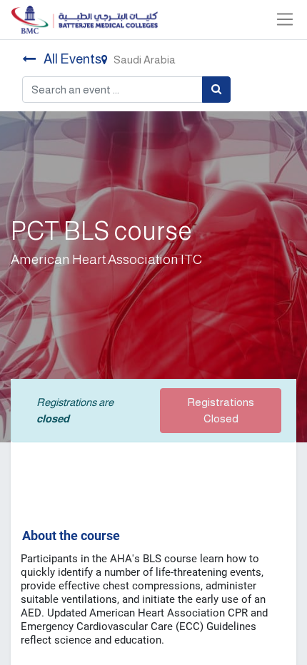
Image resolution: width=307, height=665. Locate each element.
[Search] (216, 89)
